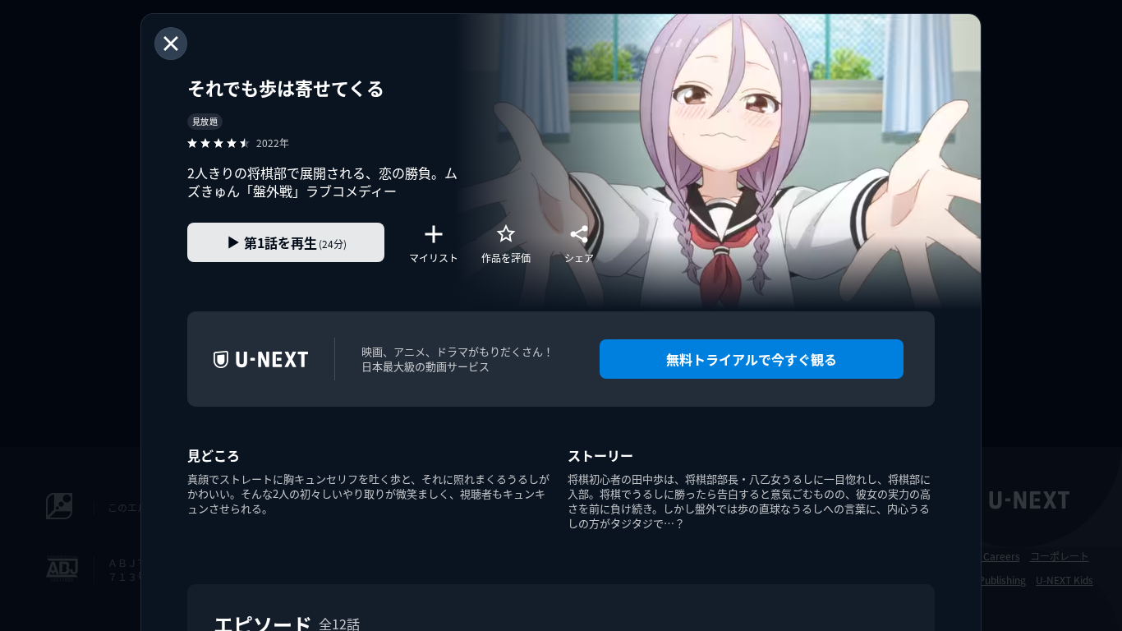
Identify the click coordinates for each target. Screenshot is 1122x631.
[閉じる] (170, 43)
